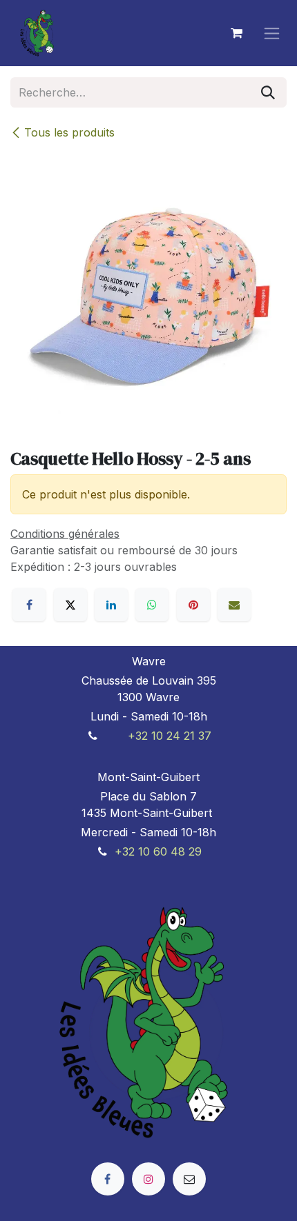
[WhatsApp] (152, 604)
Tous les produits (69, 132)
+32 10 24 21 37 (169, 736)
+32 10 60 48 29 (158, 851)
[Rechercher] (268, 92)
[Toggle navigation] (272, 33)
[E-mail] (234, 604)
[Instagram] (148, 1178)
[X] (70, 604)
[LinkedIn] (111, 604)
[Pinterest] (193, 604)
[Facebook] (29, 604)
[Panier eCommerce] (236, 33)
